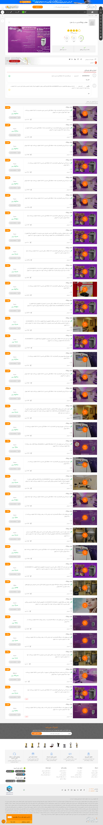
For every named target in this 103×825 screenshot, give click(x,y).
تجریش (68, 119)
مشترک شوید (37, 733)
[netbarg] (92, 819)
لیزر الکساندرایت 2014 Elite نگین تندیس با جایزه (61, 76)
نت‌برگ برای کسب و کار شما (76, 777)
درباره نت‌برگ (94, 771)
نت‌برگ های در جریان (46, 771)
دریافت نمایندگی (78, 775)
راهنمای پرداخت (63, 775)
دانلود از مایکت (20, 774)
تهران (85, 12)
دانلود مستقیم (20, 781)
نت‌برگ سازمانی (63, 771)
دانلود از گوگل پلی (19, 771)
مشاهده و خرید (13, 117)
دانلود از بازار (9, 771)
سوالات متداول (63, 779)
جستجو (37, 7)
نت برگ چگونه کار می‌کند (61, 777)
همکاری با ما (79, 773)
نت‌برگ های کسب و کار (45, 775)
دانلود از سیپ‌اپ (9, 781)
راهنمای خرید (63, 773)
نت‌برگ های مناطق (46, 773)
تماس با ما (80, 771)
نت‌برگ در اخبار (94, 777)
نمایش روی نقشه (14, 61)
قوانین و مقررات (94, 773)
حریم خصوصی (94, 775)
